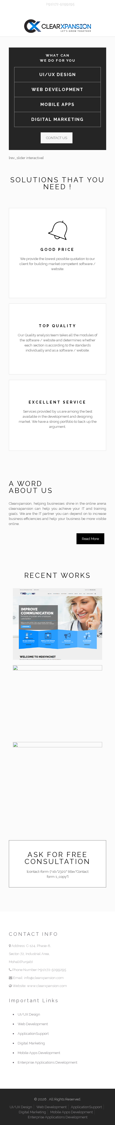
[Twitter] (61, 11)
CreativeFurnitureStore (54, 676)
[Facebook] (54, 11)
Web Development (57, 89)
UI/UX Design (57, 74)
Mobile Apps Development (39, 1053)
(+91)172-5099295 (60, 4)
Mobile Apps (57, 104)
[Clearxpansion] (57, 26)
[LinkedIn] (68, 11)
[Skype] (47, 11)
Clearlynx (35, 753)
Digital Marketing (57, 119)
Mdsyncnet (37, 599)
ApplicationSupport (33, 1034)
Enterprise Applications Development (47, 1062)
